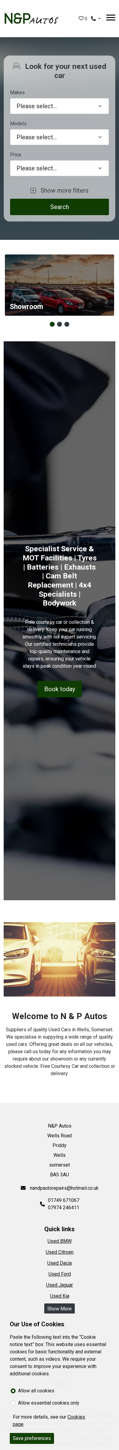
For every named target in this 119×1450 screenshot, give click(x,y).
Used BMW (60, 1241)
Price (15, 155)
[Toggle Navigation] (110, 19)
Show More (59, 1309)
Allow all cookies (36, 1391)
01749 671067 (63, 1200)
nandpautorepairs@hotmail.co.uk (64, 1188)
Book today (59, 689)
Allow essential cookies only (48, 1403)
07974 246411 (63, 1207)
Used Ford (60, 1274)
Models (18, 123)
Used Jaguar (59, 1285)
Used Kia (59, 1296)
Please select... (36, 168)
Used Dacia (59, 1263)
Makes (17, 92)
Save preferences (32, 1438)
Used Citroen (60, 1252)
